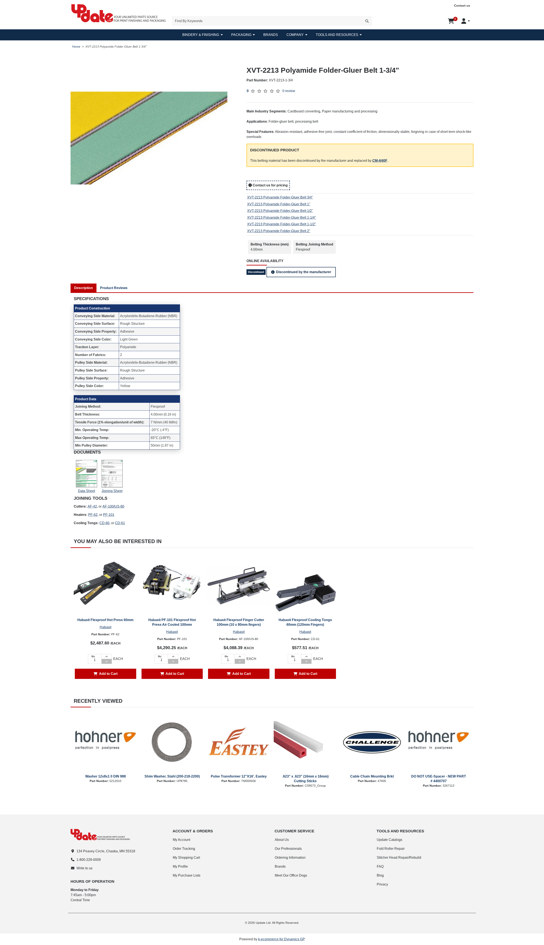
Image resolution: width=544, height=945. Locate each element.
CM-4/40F (379, 160)
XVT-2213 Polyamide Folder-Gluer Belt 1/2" (280, 211)
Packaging (241, 35)
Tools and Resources (337, 35)
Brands (270, 35)
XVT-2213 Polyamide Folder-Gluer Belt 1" (278, 204)
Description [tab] (83, 288)
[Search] (367, 21)
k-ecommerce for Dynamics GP (281, 939)
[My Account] (465, 21)
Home (76, 46)
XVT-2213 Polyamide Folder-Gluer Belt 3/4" (280, 197)
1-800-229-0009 (88, 859)
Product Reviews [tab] (114, 288)
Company (295, 35)
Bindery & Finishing (200, 35)
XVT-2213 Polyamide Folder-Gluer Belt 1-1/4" (281, 217)
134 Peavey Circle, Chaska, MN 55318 (105, 851)
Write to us (84, 868)
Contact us (462, 5)
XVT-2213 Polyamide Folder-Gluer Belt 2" (278, 231)
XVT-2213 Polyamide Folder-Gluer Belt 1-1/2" (281, 224)
